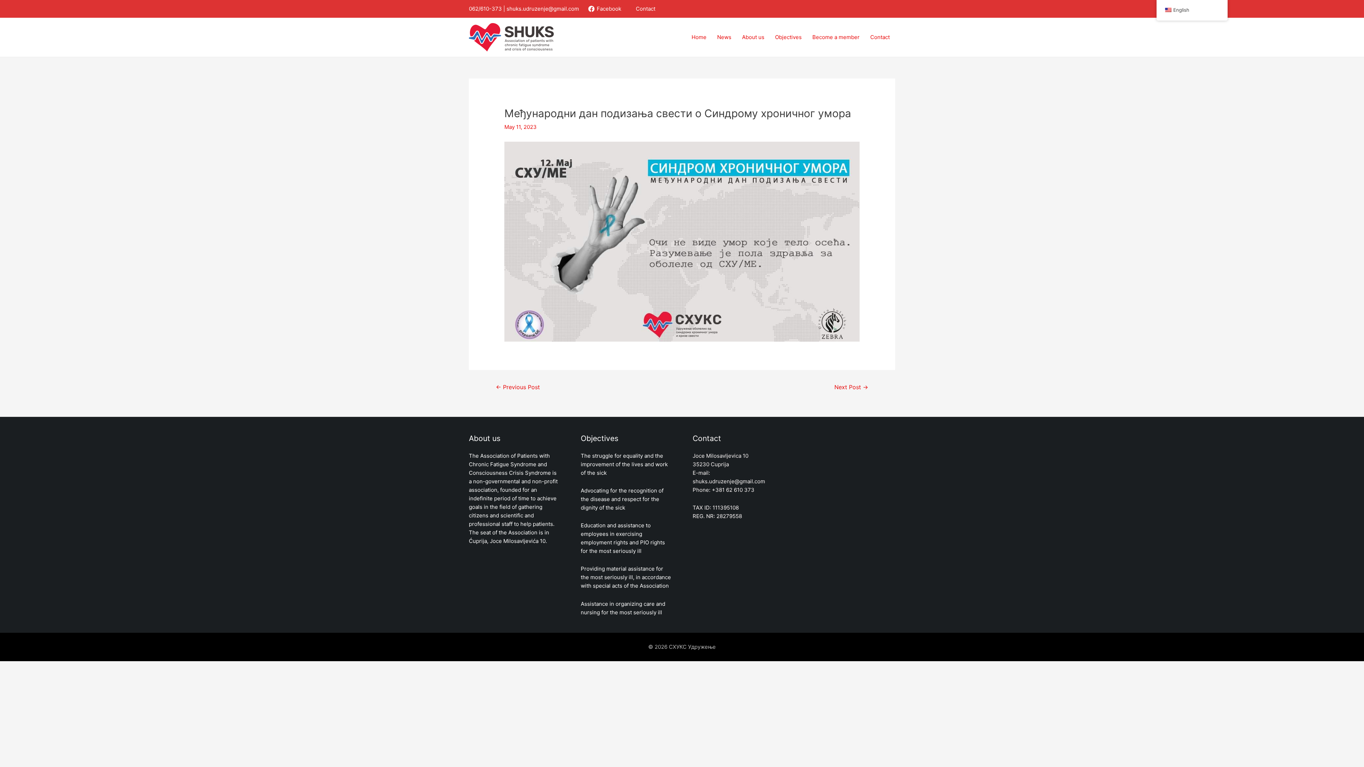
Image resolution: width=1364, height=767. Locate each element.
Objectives (788, 37)
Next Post (851, 387)
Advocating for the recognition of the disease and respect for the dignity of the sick (622, 499)
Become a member (836, 37)
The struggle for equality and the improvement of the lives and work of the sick (624, 464)
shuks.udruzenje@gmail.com (543, 8)
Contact (645, 8)
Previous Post (518, 387)
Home (699, 37)
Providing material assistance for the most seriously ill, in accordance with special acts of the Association (626, 577)
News (724, 37)
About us (753, 37)
